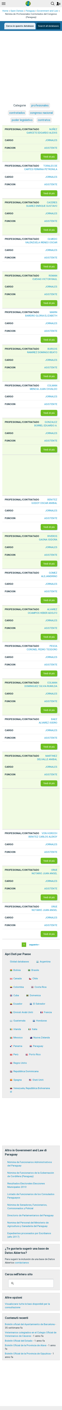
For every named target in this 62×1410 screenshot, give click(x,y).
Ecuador (17, 1003)
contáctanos (22, 1262)
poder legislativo (22, 120)
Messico (18, 1037)
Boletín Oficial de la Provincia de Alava (25, 1345)
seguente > (34, 945)
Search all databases (48, 26)
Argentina (45, 961)
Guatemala (19, 1020)
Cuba (16, 995)
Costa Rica (40, 987)
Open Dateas (17, 11)
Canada (17, 978)
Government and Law (47, 11)
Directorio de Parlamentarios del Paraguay (30, 1215)
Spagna (17, 1079)
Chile (35, 978)
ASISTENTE (50, 147)
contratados (17, 112)
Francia (48, 1012)
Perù (15, 1054)
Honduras (41, 1020)
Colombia (18, 987)
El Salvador (39, 1003)
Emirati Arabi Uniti (23, 1012)
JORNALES (51, 140)
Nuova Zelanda (41, 1037)
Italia (34, 1029)
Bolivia (17, 970)
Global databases (19, 961)
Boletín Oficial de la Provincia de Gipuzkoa (28, 1353)
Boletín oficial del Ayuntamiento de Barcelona (30, 1324)
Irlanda (17, 1029)
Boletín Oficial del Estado (18, 1340)
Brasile (35, 970)
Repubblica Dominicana (25, 1071)
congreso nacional (41, 112)
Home (5, 11)
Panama (17, 1046)
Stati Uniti (38, 1079)
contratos (44, 120)
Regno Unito (20, 1062)
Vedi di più (49, 156)
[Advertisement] (31, 69)
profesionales (40, 105)
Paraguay (30, 11)
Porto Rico (35, 1054)
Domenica (35, 995)
